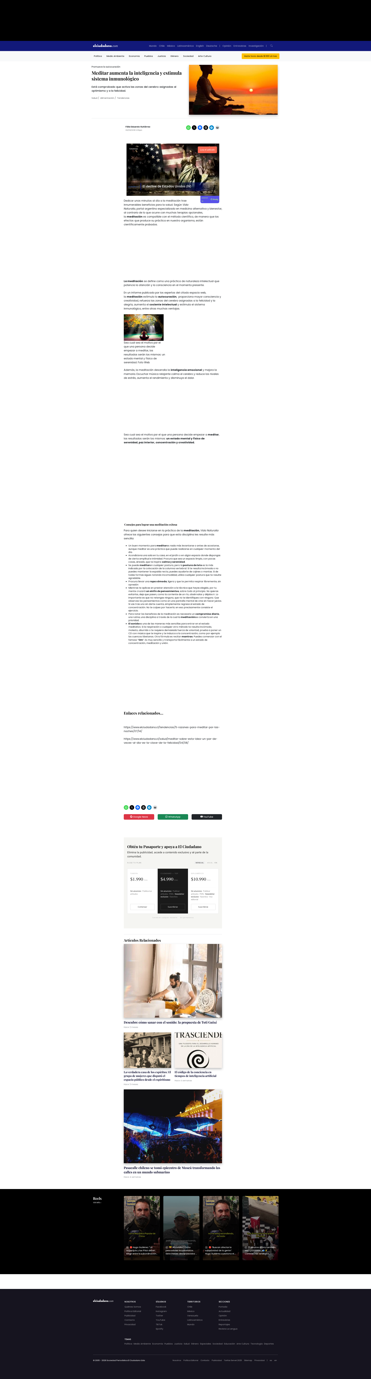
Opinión (226, 46)
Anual (212, 863)
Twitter (159, 1315)
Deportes (269, 1343)
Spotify (159, 1328)
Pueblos (148, 56)
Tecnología (257, 1343)
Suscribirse (173, 907)
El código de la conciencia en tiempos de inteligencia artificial (195, 1074)
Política (98, 56)
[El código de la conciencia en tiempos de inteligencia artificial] (198, 1050)
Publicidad (129, 1315)
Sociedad (188, 56)
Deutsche (211, 46)
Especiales (205, 1343)
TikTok (159, 1324)
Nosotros (177, 1360)
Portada (223, 1306)
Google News (140, 816)
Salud (94, 98)
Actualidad (224, 1311)
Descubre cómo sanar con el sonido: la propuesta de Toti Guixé (170, 1022)
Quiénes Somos (132, 1306)
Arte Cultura (204, 56)
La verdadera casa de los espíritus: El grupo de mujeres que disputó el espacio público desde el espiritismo (147, 1075)
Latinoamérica (185, 46)
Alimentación (107, 98)
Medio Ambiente (115, 56)
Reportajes (224, 1324)
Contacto (129, 1320)
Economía (134, 56)
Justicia (162, 56)
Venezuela (192, 1315)
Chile (162, 46)
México (171, 46)
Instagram (161, 1311)
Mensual (200, 863)
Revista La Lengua (228, 1328)
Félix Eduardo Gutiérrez (138, 126)
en (275, 1360)
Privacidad (130, 1324)
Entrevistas (239, 46)
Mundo (153, 46)
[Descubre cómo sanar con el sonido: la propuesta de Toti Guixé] (173, 981)
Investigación (256, 46)
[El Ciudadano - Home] (105, 46)
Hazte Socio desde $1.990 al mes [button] (260, 56)
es (271, 1360)
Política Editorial (132, 1311)
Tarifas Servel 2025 (233, 1360)
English (200, 46)
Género (174, 56)
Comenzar (142, 907)
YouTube (208, 816)
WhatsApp (174, 816)
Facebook (161, 1306)
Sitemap (248, 1360)
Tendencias (123, 98)
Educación (229, 1343)
